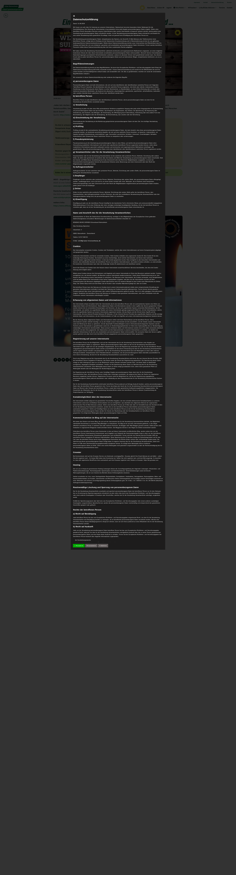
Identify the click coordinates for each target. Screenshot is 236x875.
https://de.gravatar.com (151, 460)
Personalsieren (91, 545)
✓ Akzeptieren (78, 545)
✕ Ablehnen (103, 545)
